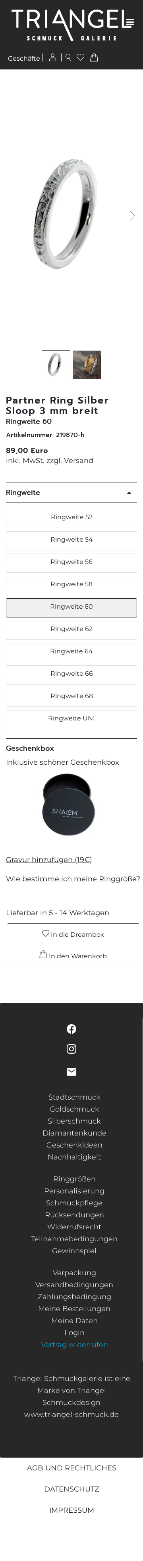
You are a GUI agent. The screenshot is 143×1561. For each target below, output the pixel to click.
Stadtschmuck (74, 1097)
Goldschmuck (74, 1109)
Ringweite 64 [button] (71, 651)
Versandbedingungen (74, 1284)
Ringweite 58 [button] (71, 584)
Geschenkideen (74, 1145)
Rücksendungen (74, 1215)
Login (74, 1332)
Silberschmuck (74, 1121)
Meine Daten (74, 1320)
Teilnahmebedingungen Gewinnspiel (74, 1245)
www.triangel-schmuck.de (71, 1414)
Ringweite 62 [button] (71, 629)
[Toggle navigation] (130, 22)
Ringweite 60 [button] (71, 606)
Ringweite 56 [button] (71, 562)
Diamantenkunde (74, 1133)
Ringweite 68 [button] (71, 696)
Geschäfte (24, 58)
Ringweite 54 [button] (71, 539)
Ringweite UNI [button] (71, 718)
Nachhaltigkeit (74, 1157)
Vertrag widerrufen (74, 1344)
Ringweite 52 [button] (72, 517)
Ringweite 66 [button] (71, 673)
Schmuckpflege (74, 1203)
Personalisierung (74, 1191)
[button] (132, 215)
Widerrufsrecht (74, 1227)
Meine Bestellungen (74, 1308)
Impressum (71, 1510)
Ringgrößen (74, 1179)
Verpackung (74, 1272)
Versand (78, 460)
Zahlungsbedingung (74, 1296)
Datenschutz (71, 1489)
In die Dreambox (76, 934)
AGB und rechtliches (71, 1468)
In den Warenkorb (77, 956)
